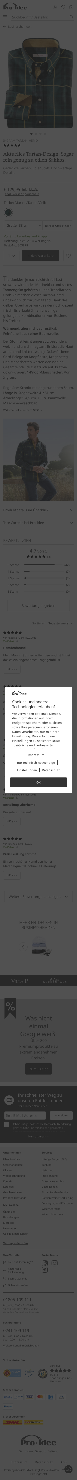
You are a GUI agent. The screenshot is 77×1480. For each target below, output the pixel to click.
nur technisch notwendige (36, 762)
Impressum (36, 755)
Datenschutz (51, 770)
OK (38, 782)
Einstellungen (27, 770)
